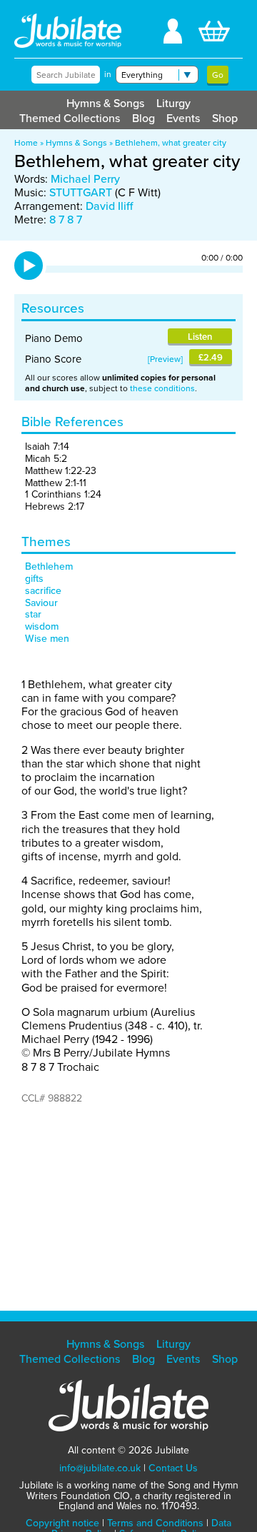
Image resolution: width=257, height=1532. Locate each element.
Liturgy (173, 103)
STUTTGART (80, 192)
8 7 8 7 (65, 219)
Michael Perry (85, 179)
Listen (200, 336)
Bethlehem (49, 566)
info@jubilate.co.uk (100, 1468)
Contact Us (173, 1468)
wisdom (42, 626)
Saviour (41, 602)
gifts (34, 578)
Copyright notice (62, 1523)
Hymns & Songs (105, 103)
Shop (225, 118)
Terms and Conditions (155, 1523)
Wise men (47, 638)
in (107, 74)
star (33, 614)
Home (26, 142)
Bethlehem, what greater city (170, 142)
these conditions (162, 388)
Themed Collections (69, 118)
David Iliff (109, 206)
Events (183, 118)
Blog (143, 118)
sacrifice (43, 590)
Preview (165, 359)
